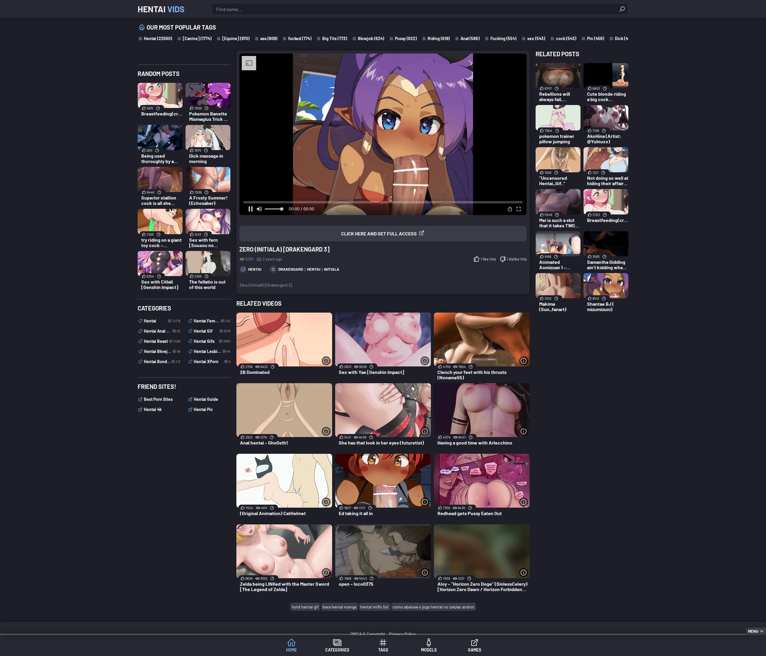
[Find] (622, 9)
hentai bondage (162, 361)
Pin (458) (595, 38)
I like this (488, 259)
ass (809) (268, 38)
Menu (753, 631)
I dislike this (517, 259)
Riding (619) (439, 38)
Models (429, 649)
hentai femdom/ (212, 320)
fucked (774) (299, 38)
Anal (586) (470, 38)
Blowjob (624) (371, 38)
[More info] (326, 360)
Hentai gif (212, 331)
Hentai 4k (153, 409)
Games (474, 649)
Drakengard (290, 269)
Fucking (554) (503, 38)
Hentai (161, 9)
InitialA (331, 269)
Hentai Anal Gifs (162, 331)
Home (291, 649)
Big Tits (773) (334, 38)
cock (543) (566, 38)
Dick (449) (624, 38)
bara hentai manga (339, 606)
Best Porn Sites (158, 399)
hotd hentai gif (305, 606)
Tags (383, 649)
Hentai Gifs (212, 341)
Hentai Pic (203, 409)
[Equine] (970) (236, 38)
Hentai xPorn (212, 361)
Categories (337, 649)
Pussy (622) (406, 38)
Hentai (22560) (158, 38)
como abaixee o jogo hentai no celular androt (433, 606)
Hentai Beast (162, 341)
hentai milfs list (374, 606)
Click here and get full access (379, 233)
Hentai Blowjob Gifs (162, 351)
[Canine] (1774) (197, 38)
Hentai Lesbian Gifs (212, 351)
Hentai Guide (206, 399)
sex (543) (536, 38)
